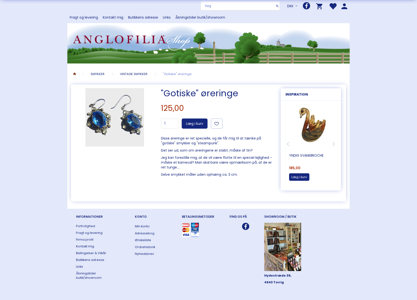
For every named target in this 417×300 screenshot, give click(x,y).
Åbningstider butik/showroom (200, 17)
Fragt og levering (84, 17)
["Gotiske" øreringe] (115, 117)
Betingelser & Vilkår (91, 253)
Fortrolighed (85, 226)
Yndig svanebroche (306, 155)
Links (167, 17)
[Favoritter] (333, 6)
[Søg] (277, 5)
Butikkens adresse (143, 17)
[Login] (344, 6)
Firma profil (84, 239)
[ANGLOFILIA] (208, 42)
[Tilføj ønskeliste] (216, 124)
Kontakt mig (113, 17)
